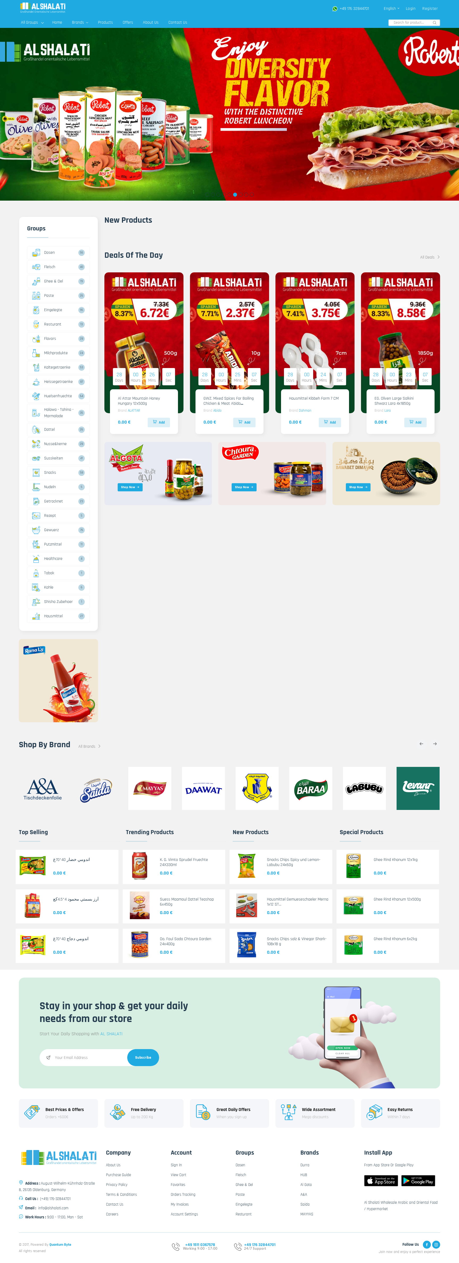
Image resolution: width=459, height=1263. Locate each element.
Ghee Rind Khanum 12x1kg (396, 860)
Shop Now (128, 487)
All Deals (428, 257)
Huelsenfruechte (58, 396)
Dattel (49, 429)
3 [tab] (218, 195)
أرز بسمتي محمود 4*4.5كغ (76, 899)
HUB (303, 1174)
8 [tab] (246, 195)
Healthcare (53, 558)
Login (411, 8)
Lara (387, 410)
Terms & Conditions (121, 1194)
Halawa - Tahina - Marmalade (59, 413)
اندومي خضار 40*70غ (71, 860)
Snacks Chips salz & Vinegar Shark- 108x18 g (296, 941)
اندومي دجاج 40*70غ (70, 939)
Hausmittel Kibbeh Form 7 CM (314, 398)
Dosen (49, 252)
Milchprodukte (56, 353)
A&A (303, 1194)
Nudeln (50, 487)
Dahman (305, 410)
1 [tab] (207, 195)
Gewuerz (51, 530)
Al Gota (306, 1184)
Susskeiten (53, 458)
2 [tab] (213, 195)
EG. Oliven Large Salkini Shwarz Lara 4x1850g (394, 401)
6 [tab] (235, 195)
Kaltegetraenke (57, 367)
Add (162, 422)
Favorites (178, 1184)
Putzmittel (53, 544)
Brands (78, 22)
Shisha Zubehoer (58, 602)
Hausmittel (53, 616)
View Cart (178, 1174)
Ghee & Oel (53, 281)
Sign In (176, 1165)
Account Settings (184, 1214)
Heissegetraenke (58, 382)
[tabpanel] (229, 114)
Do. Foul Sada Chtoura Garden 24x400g (185, 941)
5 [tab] (230, 195)
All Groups (29, 22)
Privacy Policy (117, 1184)
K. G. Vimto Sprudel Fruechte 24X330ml (184, 862)
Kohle (48, 587)
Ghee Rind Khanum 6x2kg (395, 939)
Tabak (49, 573)
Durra (304, 1165)
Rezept (50, 515)
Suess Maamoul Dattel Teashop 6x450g (187, 902)
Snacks (50, 472)
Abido (217, 410)
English (390, 8)
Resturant (52, 324)
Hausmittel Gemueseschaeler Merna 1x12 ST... (297, 902)
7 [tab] (241, 195)
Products (105, 22)
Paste (49, 295)
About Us (151, 22)
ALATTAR (134, 410)
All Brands (87, 746)
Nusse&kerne (55, 444)
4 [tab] (224, 195)
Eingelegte (53, 310)
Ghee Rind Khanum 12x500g (397, 899)
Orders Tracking (183, 1194)
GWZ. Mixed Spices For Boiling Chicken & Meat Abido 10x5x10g (228, 403)
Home (57, 22)
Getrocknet (53, 501)
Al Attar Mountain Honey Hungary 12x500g (139, 401)
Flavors (50, 338)
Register (430, 8)
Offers (128, 22)
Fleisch (49, 267)
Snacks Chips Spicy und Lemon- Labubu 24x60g (293, 862)
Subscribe (143, 1057)
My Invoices (180, 1204)
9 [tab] (252, 195)
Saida (305, 1204)
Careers (112, 1214)
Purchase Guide (118, 1174)
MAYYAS (306, 1214)
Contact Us (177, 22)
